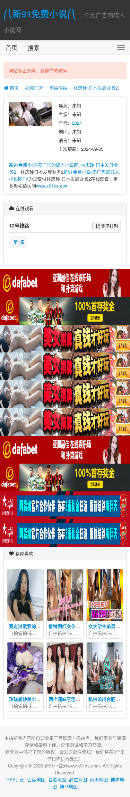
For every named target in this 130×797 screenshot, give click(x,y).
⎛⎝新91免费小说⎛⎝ (39, 13)
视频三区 (34, 87)
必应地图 (78, 779)
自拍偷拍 (58, 87)
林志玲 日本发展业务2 (95, 87)
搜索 (34, 47)
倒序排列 (109, 226)
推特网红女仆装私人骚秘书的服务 (82, 626)
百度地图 (36, 779)
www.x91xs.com (52, 185)
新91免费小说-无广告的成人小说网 (43, 164)
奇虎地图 (99, 779)
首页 (11, 47)
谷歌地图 (57, 779)
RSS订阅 (15, 779)
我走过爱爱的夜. (25, 626)
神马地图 (69, 786)
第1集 (19, 242)
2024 (77, 122)
